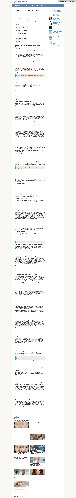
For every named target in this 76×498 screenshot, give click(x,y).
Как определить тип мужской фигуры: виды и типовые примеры (57, 27)
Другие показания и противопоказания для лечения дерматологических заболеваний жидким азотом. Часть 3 (57, 12)
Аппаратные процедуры (35, 5)
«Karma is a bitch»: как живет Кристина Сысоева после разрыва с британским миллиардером (57, 32)
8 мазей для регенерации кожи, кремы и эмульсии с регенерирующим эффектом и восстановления (57, 43)
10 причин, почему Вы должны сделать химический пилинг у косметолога (56, 37)
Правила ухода (17, 5)
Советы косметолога (20, 1)
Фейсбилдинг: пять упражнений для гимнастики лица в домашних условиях (56, 18)
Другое (42, 5)
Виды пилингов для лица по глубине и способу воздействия (57, 22)
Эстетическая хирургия (25, 5)
